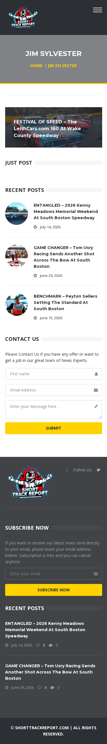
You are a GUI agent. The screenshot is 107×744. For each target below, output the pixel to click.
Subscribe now (53, 589)
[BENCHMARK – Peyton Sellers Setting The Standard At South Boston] (16, 304)
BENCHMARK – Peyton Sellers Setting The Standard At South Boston (65, 302)
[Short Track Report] (23, 16)
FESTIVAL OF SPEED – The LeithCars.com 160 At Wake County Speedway (47, 128)
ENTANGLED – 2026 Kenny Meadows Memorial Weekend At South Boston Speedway (66, 211)
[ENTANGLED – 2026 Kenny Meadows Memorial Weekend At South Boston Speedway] (16, 213)
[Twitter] (98, 470)
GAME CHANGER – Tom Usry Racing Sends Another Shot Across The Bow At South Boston (50, 672)
